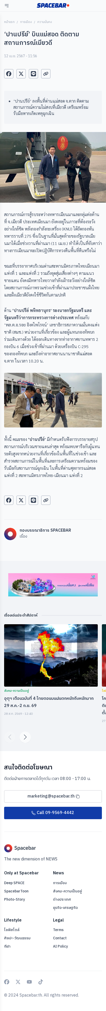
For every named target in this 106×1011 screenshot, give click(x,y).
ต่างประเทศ (62, 899)
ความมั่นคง (44, 22)
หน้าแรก (9, 22)
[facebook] (8, 73)
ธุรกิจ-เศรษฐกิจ (65, 908)
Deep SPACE (14, 883)
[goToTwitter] (18, 981)
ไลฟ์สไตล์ (12, 930)
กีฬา (7, 946)
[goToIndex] (53, 5)
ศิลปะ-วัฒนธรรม (17, 938)
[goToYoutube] (29, 981)
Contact (60, 938)
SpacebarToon (16, 891)
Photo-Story (14, 899)
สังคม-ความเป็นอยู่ (67, 891)
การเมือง (26, 22)
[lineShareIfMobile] (33, 73)
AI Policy (60, 946)
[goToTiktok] (40, 981)
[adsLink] (53, 584)
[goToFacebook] (6, 981)
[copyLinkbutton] (45, 73)
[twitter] (21, 73)
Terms (58, 930)
